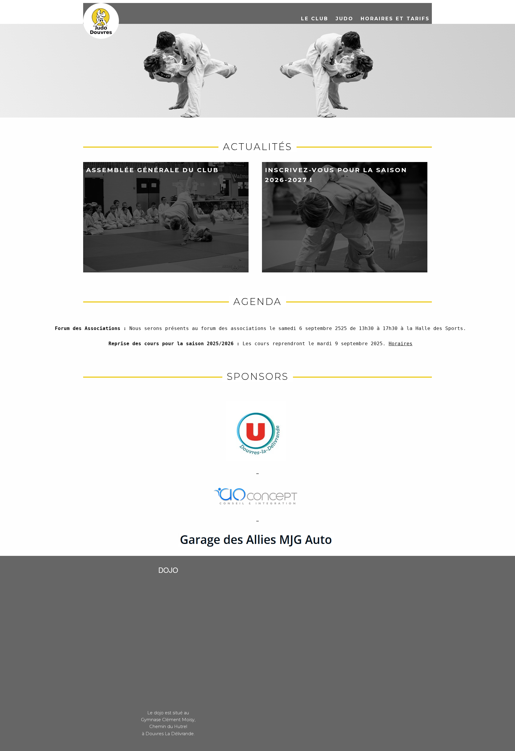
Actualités (257, 146)
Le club (314, 18)
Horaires (400, 343)
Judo (344, 18)
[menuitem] (315, 19)
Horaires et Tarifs (395, 18)
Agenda (257, 301)
